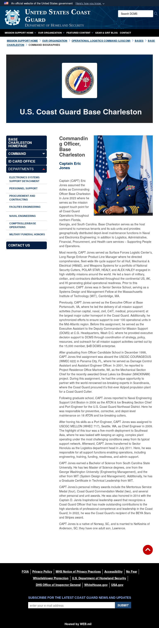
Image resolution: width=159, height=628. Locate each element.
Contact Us (19, 245)
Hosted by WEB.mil (78, 624)
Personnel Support (23, 188)
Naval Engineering (22, 216)
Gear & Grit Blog (106, 32)
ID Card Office (21, 161)
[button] (90, 3)
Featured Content (78, 32)
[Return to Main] (148, 552)
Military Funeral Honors (27, 234)
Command (17, 153)
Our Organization (50, 32)
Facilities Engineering (24, 206)
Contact (125, 32)
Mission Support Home (19, 32)
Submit (123, 605)
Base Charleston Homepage (20, 142)
